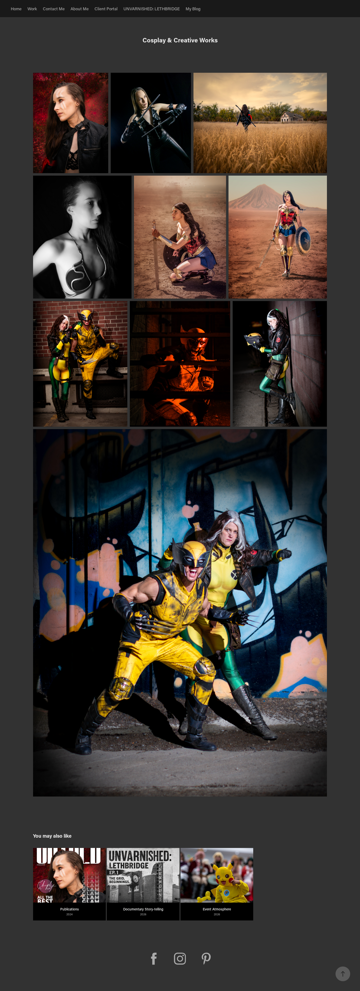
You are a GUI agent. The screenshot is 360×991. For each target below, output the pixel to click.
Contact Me (54, 8)
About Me (80, 8)
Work (32, 8)
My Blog (193, 8)
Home (16, 8)
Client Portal (106, 8)
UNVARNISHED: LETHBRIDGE (151, 8)
